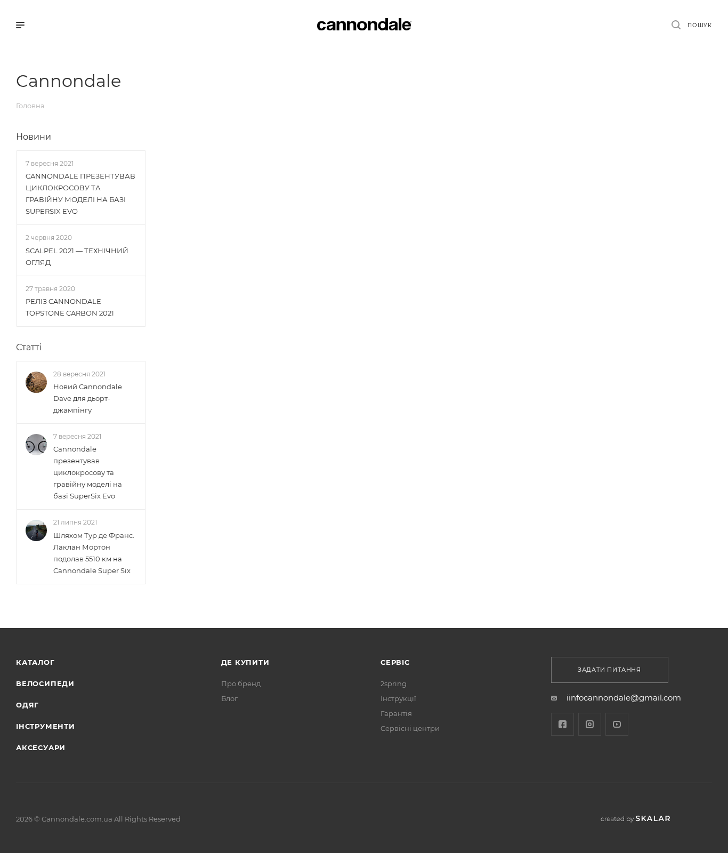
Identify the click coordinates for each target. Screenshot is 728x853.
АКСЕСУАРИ (41, 747)
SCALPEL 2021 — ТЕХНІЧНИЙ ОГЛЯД (77, 256)
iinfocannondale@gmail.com (624, 698)
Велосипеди (45, 683)
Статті (29, 347)
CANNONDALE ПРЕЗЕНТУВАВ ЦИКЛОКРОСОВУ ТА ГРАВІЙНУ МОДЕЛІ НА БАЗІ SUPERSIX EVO (80, 193)
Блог (229, 698)
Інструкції (398, 698)
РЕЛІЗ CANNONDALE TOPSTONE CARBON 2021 (70, 307)
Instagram (589, 724)
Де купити (245, 662)
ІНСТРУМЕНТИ (45, 726)
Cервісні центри (410, 728)
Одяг (27, 705)
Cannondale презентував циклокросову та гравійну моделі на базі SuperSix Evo (87, 473)
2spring (394, 683)
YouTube (616, 724)
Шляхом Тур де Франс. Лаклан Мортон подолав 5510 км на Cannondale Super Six (93, 553)
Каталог (35, 662)
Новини (33, 137)
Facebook (562, 724)
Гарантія (396, 713)
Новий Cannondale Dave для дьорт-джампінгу (87, 398)
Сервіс (395, 662)
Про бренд (241, 683)
